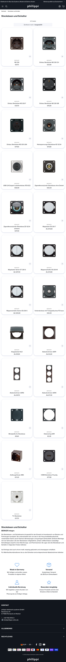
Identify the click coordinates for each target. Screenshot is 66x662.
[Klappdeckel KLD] (17, 332)
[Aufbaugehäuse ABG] (17, 456)
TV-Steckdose (16, 516)
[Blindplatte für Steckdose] (17, 415)
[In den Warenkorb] (30, 220)
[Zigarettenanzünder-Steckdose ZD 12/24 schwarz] (17, 207)
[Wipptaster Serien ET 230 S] (17, 250)
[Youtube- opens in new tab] (44, 644)
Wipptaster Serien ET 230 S (17, 270)
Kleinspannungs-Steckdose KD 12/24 (49, 144)
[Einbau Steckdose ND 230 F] (17, 84)
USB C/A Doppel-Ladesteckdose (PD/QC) (16, 185)
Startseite (3, 11)
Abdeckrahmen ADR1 (49, 352)
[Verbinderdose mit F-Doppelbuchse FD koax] (49, 291)
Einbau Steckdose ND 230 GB (49, 103)
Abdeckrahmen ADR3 (49, 393)
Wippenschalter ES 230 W (49, 270)
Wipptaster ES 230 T (49, 226)
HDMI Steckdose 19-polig (49, 475)
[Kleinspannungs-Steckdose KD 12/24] (49, 125)
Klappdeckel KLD (17, 352)
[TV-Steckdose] (17, 497)
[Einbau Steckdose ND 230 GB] (49, 84)
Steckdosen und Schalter (14, 11)
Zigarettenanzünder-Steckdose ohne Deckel (49, 185)
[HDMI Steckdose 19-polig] (49, 456)
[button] (2, 6)
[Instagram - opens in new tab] (40, 644)
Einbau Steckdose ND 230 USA (17, 144)
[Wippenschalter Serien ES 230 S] (17, 291)
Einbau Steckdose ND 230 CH (49, 62)
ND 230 (16, 62)
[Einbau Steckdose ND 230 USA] (17, 125)
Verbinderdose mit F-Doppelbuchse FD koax (49, 311)
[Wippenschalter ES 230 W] (49, 250)
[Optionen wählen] (30, 56)
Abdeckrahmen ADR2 (17, 393)
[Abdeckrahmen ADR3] (49, 373)
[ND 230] (17, 43)
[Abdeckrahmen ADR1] (49, 332)
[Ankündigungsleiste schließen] (64, 1)
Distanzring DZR (49, 434)
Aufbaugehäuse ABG (17, 475)
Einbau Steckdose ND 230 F (17, 103)
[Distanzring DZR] (49, 415)
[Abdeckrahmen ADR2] (17, 373)
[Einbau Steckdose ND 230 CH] (49, 43)
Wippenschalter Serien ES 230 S (16, 311)
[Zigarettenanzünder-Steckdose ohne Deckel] (49, 166)
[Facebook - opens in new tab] (36, 644)
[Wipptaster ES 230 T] (49, 207)
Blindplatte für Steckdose (17, 434)
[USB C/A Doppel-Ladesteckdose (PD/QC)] (17, 166)
